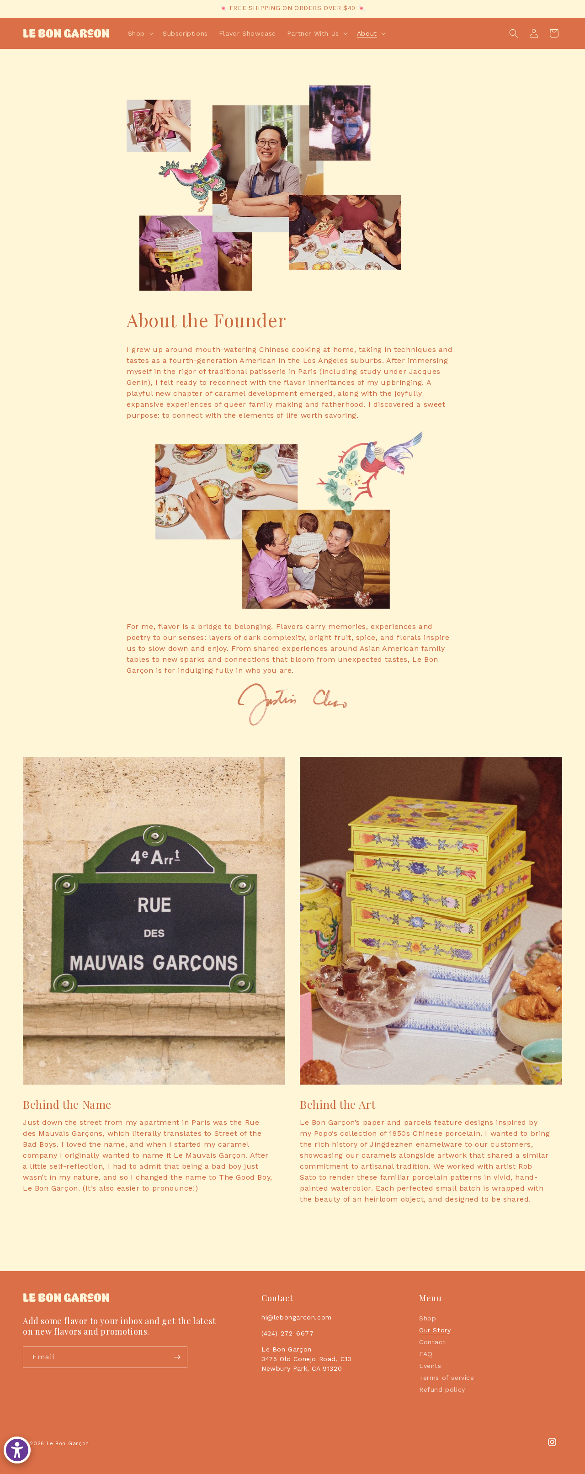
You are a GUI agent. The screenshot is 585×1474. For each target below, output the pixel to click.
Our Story (435, 1330)
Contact (432, 1342)
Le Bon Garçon (68, 1444)
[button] (139, 33)
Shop (427, 1318)
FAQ (426, 1353)
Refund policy (442, 1389)
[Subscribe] (177, 1357)
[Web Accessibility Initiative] (17, 1450)
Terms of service (446, 1377)
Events (430, 1365)
